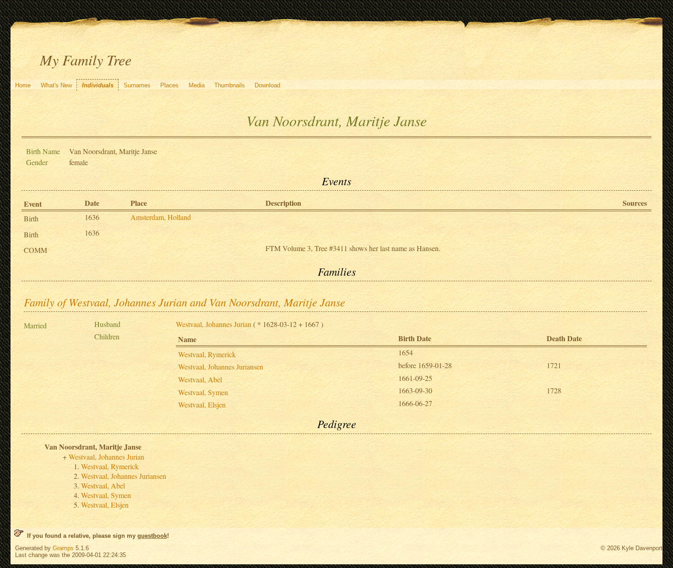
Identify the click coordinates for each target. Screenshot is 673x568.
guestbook (152, 535)
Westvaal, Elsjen (202, 404)
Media (197, 85)
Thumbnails (229, 85)
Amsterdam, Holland (160, 217)
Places (169, 85)
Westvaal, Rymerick (207, 354)
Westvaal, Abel (200, 379)
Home (23, 85)
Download (267, 85)
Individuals (98, 85)
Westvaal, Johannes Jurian (213, 324)
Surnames (137, 85)
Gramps (63, 548)
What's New (56, 85)
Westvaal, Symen (203, 392)
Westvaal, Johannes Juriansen (220, 366)
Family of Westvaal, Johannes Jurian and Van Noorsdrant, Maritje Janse (184, 302)
